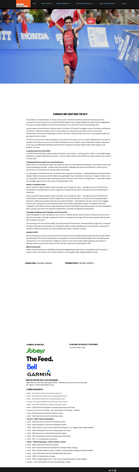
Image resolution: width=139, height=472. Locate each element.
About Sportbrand (46, 3)
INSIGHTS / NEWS (66, 236)
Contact (123, 3)
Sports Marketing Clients (107, 3)
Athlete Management (63, 3)
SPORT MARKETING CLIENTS (80, 236)
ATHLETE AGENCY (53, 236)
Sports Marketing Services (84, 3)
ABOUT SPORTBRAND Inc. (39, 236)
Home (34, 3)
